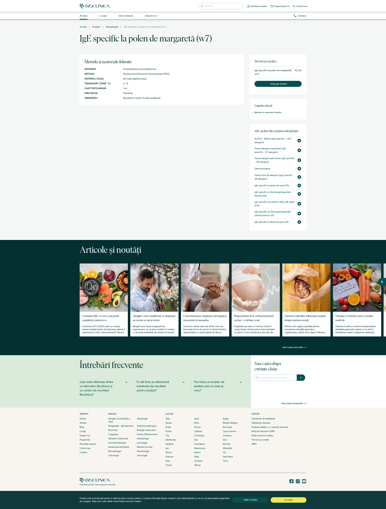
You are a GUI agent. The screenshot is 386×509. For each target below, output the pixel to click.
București (227, 427)
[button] (278, 84)
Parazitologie (143, 451)
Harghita (170, 444)
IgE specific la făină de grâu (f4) (272, 222)
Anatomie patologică (147, 426)
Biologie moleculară (146, 430)
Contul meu (85, 448)
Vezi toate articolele (293, 347)
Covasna (227, 435)
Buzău (169, 431)
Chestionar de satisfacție (263, 418)
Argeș (225, 418)
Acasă (83, 26)
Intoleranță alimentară (118, 447)
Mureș (169, 452)
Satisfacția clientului (261, 423)
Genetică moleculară (118, 438)
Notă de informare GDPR (263, 431)
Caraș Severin (229, 431)
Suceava (198, 461)
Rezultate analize (88, 444)
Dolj (196, 440)
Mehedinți (227, 448)
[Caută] (301, 377)
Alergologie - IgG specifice (120, 426)
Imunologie (142, 443)
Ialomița (226, 444)
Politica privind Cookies (130, 501)
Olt (224, 452)
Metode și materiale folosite (268, 112)
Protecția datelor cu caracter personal (270, 427)
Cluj (167, 435)
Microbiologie (114, 451)
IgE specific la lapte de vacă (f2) (272, 185)
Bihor (196, 423)
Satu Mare (228, 456)
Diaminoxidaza (262, 168)
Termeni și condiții (260, 440)
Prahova (169, 456)
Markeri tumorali (144, 447)
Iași (167, 448)
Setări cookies (250, 500)
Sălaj (196, 456)
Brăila (168, 427)
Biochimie (113, 430)
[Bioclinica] (95, 6)
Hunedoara (199, 444)
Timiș (225, 461)
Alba (168, 418)
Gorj (225, 440)
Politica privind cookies (262, 435)
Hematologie (143, 438)
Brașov (197, 427)
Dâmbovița (171, 440)
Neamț (197, 452)
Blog (82, 427)
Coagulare (113, 434)
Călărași (198, 431)
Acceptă (289, 500)
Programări (85, 440)
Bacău (169, 423)
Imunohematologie (117, 443)
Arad (196, 418)
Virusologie (142, 455)
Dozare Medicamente (147, 434)
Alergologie (112, 26)
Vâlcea (197, 465)
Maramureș (199, 448)
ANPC (254, 444)
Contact (302, 15)
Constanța (199, 435)
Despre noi (85, 435)
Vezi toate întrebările (292, 403)
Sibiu (168, 461)
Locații (83, 431)
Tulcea (169, 465)
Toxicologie (113, 455)
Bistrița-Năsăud (230, 423)
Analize (96, 26)
